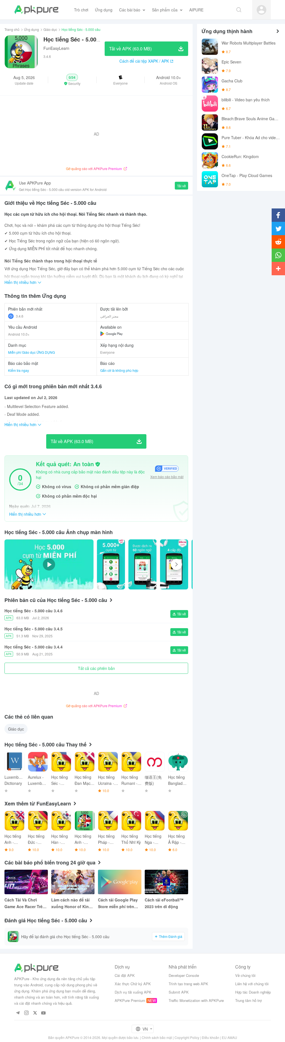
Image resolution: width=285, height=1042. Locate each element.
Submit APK (179, 992)
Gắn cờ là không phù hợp (119, 370)
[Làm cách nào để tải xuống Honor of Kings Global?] (73, 882)
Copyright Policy (187, 1037)
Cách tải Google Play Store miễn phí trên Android (118, 903)
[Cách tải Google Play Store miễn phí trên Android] (119, 882)
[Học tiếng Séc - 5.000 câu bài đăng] (111, 564)
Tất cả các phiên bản (96, 668)
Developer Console (184, 975)
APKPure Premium (130, 1000)
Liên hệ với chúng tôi (252, 983)
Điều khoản (210, 1037)
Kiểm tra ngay (18, 370)
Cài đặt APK (125, 975)
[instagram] (26, 1013)
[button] (72, 80)
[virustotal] (97, 464)
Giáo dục (50, 29)
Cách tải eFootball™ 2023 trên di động (164, 903)
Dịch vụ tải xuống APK (133, 992)
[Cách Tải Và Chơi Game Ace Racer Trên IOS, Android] (26, 882)
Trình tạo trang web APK (188, 983)
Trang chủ (11, 29)
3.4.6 (19, 316)
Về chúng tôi (245, 975)
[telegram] (17, 1013)
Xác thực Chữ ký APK (133, 983)
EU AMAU (229, 1037)
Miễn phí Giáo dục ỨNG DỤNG (31, 352)
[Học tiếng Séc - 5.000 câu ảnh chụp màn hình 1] (142, 564)
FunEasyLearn (56, 48)
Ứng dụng (31, 29)
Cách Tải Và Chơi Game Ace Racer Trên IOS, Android (24, 903)
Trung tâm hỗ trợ (248, 1000)
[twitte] (34, 1013)
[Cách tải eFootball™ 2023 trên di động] (166, 882)
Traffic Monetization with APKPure (196, 1000)
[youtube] (43, 1013)
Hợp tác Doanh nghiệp (253, 992)
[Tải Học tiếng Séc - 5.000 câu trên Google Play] (111, 333)
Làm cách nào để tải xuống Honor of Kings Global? (72, 903)
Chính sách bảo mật (157, 1037)
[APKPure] (36, 9)
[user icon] (261, 10)
